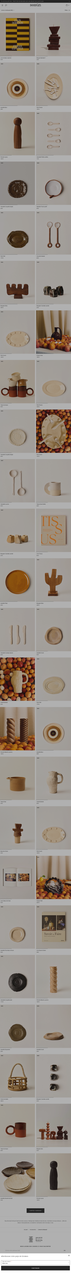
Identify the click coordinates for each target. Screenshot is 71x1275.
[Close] (69, 1255)
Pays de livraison (6, 1261)
